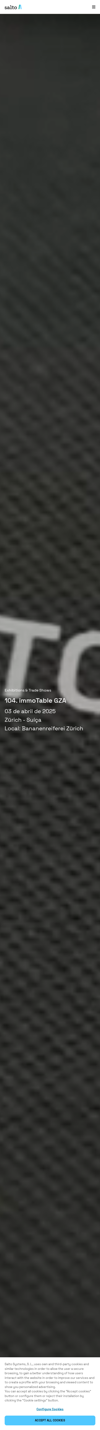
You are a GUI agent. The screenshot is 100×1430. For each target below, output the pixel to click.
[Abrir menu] (94, 7)
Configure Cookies (50, 1409)
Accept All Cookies (50, 1420)
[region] (50, 1393)
